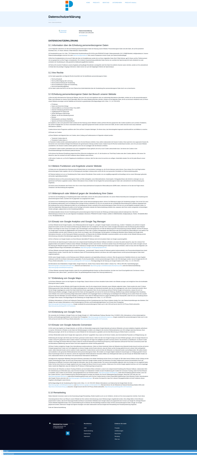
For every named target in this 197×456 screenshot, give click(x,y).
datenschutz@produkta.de (80, 55)
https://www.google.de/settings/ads (108, 372)
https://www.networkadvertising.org (57, 386)
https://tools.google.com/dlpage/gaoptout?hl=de (94, 247)
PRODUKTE (96, 2)
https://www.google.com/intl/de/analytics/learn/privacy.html (106, 265)
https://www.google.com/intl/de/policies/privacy (61, 385)
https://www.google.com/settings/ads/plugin (80, 378)
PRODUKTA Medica (130, 2)
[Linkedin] (68, 433)
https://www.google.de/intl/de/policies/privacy (60, 267)
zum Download (83, 35)
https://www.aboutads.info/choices (57, 376)
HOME (88, 2)
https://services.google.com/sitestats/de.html (88, 385)
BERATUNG (106, 2)
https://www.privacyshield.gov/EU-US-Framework (77, 261)
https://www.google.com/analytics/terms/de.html (61, 265)
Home (49, 22)
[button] (8, 454)
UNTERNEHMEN (117, 2)
